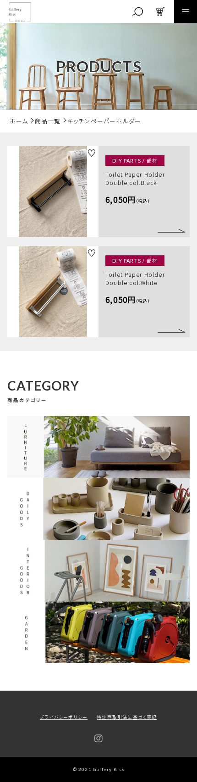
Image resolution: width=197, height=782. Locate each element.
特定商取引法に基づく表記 (127, 716)
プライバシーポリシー (64, 716)
